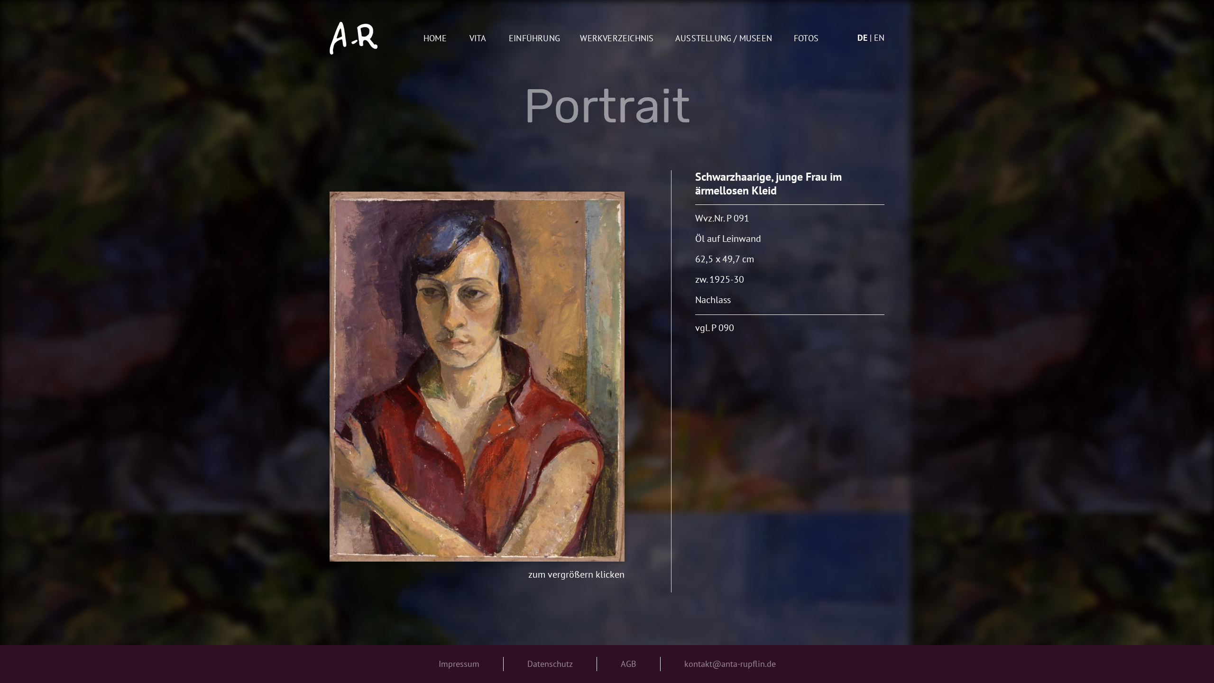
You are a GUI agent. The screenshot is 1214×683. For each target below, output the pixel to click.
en (879, 37)
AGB (628, 663)
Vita (478, 39)
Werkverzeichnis (616, 39)
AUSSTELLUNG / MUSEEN (723, 39)
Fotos (806, 39)
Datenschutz (550, 663)
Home (435, 39)
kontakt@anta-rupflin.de (730, 663)
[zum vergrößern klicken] (477, 377)
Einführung (534, 39)
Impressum (459, 663)
